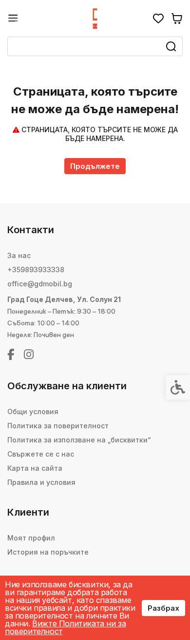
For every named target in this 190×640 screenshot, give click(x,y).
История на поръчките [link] (48, 552)
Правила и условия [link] (41, 482)
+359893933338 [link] (35, 269)
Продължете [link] (95, 166)
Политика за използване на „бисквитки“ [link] (79, 440)
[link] (13, 18)
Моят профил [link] (31, 538)
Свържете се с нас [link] (40, 454)
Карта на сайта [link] (34, 468)
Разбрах (163, 608)
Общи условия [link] (32, 411)
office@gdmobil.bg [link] (39, 284)
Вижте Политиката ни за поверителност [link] (65, 627)
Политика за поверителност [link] (58, 425)
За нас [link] (19, 255)
